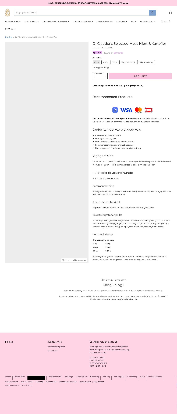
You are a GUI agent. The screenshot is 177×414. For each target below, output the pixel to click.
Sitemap (39, 382)
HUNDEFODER (12, 21)
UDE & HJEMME (104, 21)
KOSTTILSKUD (31, 21)
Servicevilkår (19, 377)
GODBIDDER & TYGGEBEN (55, 21)
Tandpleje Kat (81, 377)
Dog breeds (99, 382)
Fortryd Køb (36, 378)
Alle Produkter (27, 382)
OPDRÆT (120, 21)
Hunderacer (147, 21)
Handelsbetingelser (56, 346)
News (142, 377)
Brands (9, 29)
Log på (166, 21)
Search (8, 377)
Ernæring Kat (118, 377)
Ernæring (106, 377)
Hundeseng (132, 377)
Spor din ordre (85, 382)
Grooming (94, 377)
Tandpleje (68, 377)
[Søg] (152, 13)
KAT (133, 21)
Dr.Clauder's (104, 47)
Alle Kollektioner (155, 377)
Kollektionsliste (11, 382)
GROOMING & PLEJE (82, 21)
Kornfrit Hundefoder (67, 382)
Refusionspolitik (54, 377)
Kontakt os (52, 350)
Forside (8, 37)
